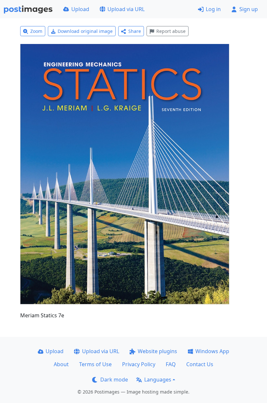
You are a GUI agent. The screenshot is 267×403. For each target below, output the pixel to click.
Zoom (36, 31)
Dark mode (114, 379)
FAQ (171, 364)
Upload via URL (126, 9)
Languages (157, 379)
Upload (80, 9)
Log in (213, 9)
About (61, 364)
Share (134, 31)
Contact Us (199, 364)
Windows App (212, 351)
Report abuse (171, 31)
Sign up (248, 9)
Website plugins (157, 351)
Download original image (85, 31)
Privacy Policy (138, 364)
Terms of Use (95, 364)
